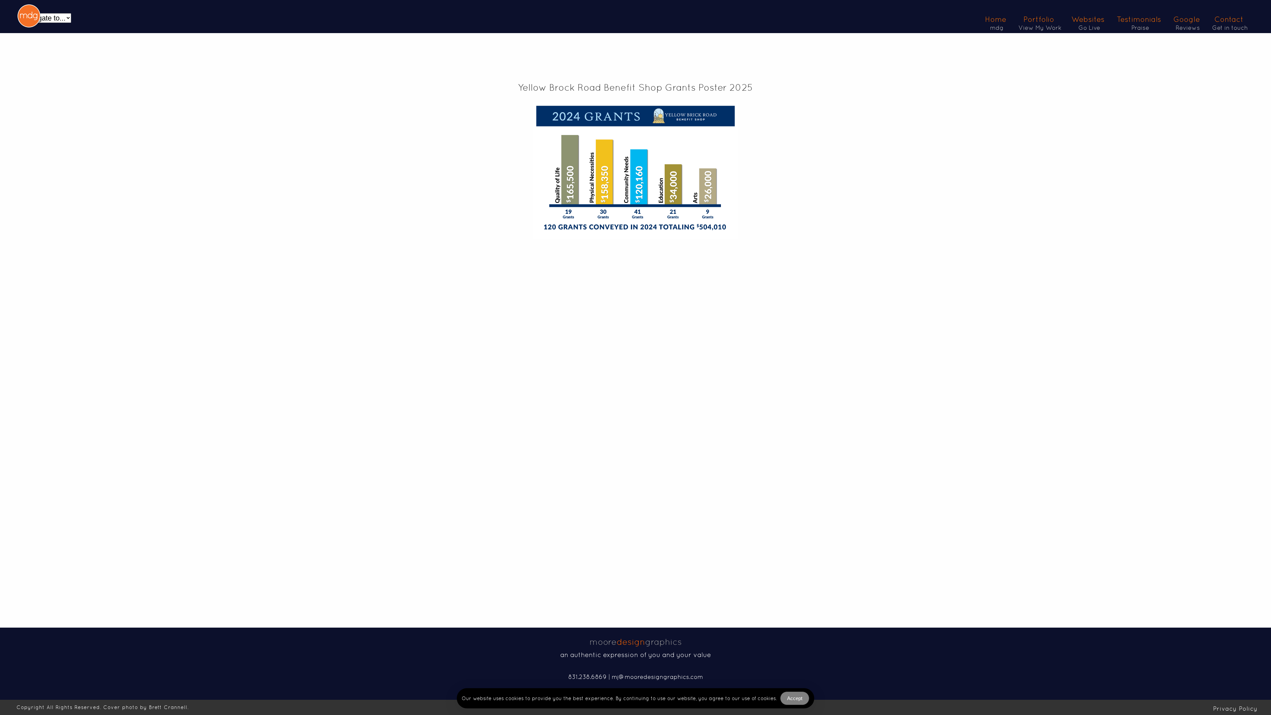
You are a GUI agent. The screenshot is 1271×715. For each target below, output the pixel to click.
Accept (794, 698)
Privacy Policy (1235, 708)
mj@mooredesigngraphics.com (657, 676)
